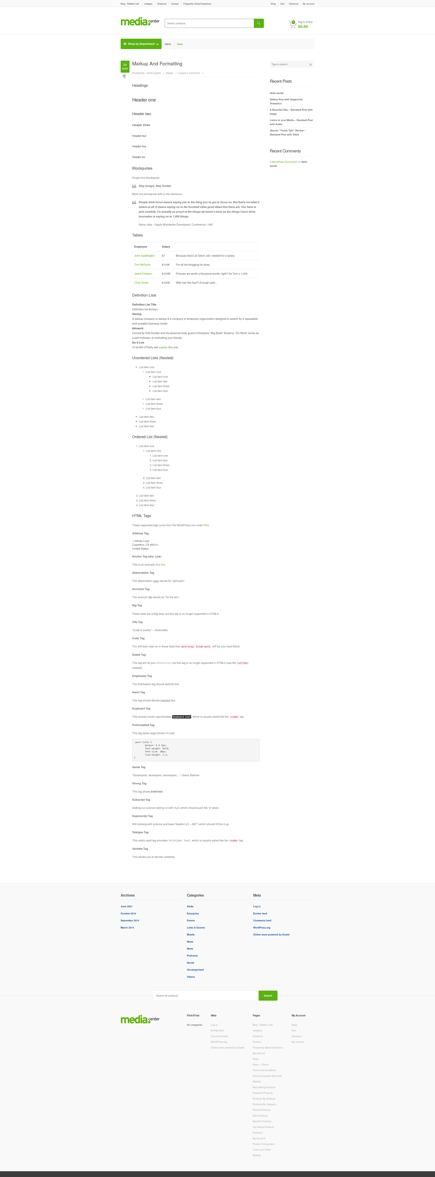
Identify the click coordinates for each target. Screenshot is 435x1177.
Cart (282, 3)
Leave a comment (189, 73)
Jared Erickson (143, 273)
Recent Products (262, 1109)
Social (190, 962)
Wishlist (257, 1081)
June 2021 (127, 906)
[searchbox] (214, 23)
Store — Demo (261, 1064)
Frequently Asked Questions (197, 3)
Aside (190, 906)
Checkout (162, 3)
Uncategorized (195, 969)
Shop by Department (141, 44)
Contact (175, 3)
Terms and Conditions (264, 1070)
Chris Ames (141, 282)
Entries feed (260, 913)
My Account (259, 1138)
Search (268, 995)
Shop (273, 3)
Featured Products (263, 1093)
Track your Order (262, 1149)
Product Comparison (264, 1144)
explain (163, 347)
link (163, 564)
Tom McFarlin (142, 264)
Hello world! (277, 93)
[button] (306, 24)
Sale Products (260, 1115)
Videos (191, 976)
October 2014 (128, 913)
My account (308, 3)
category (148, 3)
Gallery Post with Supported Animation (286, 101)
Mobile (191, 934)
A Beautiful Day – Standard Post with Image (291, 111)
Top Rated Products (263, 1127)
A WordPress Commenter (283, 161)
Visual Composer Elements (267, 1076)
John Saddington (144, 256)
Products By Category (264, 1104)
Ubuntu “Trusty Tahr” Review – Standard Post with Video (288, 132)
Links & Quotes (196, 927)
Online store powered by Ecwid (271, 934)
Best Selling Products (264, 1087)
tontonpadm (154, 73)
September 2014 (130, 920)
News (169, 73)
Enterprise (193, 913)
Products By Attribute (264, 1098)
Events (191, 920)
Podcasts (192, 955)
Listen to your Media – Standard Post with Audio (291, 122)
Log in (257, 906)
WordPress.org (261, 927)
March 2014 (127, 927)
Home (168, 44)
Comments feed (262, 920)
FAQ (206, 525)
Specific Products (262, 1121)
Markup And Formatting (157, 63)
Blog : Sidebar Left (130, 3)
